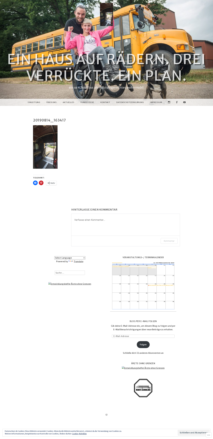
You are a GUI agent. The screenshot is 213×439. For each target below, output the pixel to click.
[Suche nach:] (70, 272)
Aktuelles (68, 102)
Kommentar (169, 241)
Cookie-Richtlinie (79, 434)
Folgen (143, 344)
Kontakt (105, 102)
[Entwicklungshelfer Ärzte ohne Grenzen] (69, 284)
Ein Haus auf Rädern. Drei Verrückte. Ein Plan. (106, 67)
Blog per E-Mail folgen (143, 321)
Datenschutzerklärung (130, 102)
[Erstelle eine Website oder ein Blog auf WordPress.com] (106, 415)
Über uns (51, 102)
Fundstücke (87, 102)
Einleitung (34, 102)
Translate (78, 261)
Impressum (156, 102)
